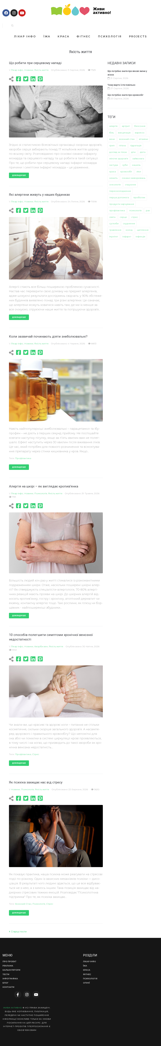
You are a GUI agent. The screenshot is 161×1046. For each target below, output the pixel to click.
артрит (126, 126)
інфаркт (126, 236)
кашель (136, 165)
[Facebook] (6, 12)
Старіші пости (18, 931)
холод (129, 230)
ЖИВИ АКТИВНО (12, 1007)
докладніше (19, 175)
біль (111, 132)
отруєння (130, 184)
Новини (28, 70)
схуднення (129, 223)
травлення (115, 230)
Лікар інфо (17, 70)
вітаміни (143, 139)
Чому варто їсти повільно (121, 85)
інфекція (140, 236)
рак (148, 210)
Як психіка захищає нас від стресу (35, 782)
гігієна (122, 145)
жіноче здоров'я (118, 158)
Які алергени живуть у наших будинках (39, 194)
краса (112, 171)
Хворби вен (41, 646)
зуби (125, 165)
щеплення (142, 230)
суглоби (114, 223)
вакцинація (124, 132)
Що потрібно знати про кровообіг (125, 95)
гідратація (135, 145)
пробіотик (139, 197)
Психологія (40, 493)
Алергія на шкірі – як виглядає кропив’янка (43, 486)
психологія (38, 903)
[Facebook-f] (17, 994)
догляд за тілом (118, 152)
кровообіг (126, 171)
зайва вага (138, 158)
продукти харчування (121, 204)
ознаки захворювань (133, 178)
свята (112, 217)
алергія (113, 126)
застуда (113, 165)
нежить (113, 178)
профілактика (23, 458)
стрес (35, 754)
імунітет (113, 236)
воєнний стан (23, 903)
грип (112, 145)
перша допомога (119, 197)
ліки (138, 171)
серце (123, 217)
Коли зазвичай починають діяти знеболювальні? (48, 336)
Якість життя (41, 70)
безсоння (139, 126)
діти (133, 152)
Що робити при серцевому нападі (35, 63)
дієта (142, 152)
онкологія (115, 184)
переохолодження (120, 191)
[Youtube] (22, 12)
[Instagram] (14, 12)
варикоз (139, 132)
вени (112, 139)
